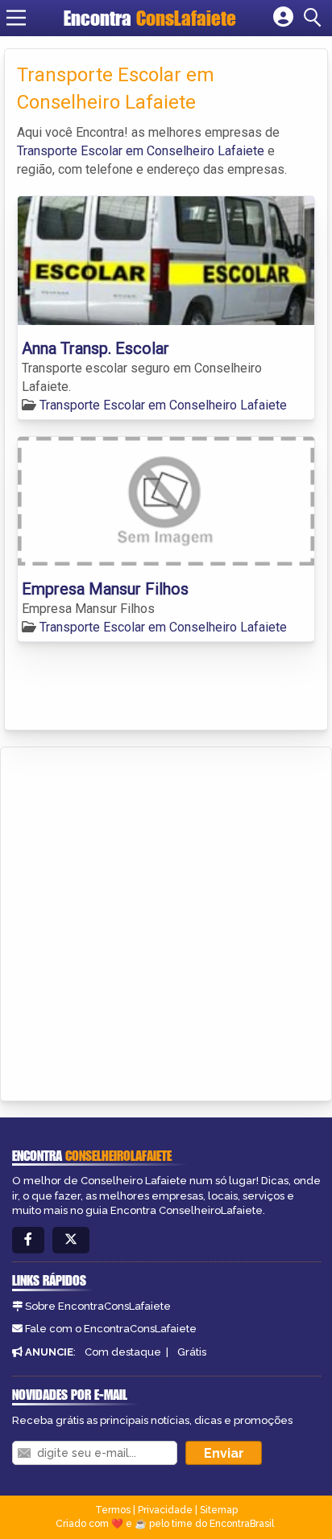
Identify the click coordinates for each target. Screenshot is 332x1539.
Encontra (150, 18)
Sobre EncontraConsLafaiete (98, 1306)
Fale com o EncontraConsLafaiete (111, 1329)
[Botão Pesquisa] (315, 18)
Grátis (191, 1352)
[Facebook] (28, 1240)
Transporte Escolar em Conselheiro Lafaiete (140, 150)
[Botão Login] (283, 17)
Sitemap (219, 1510)
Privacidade (165, 1510)
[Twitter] (70, 1240)
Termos (113, 1510)
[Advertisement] (166, 921)
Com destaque (123, 1352)
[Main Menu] (16, 18)
